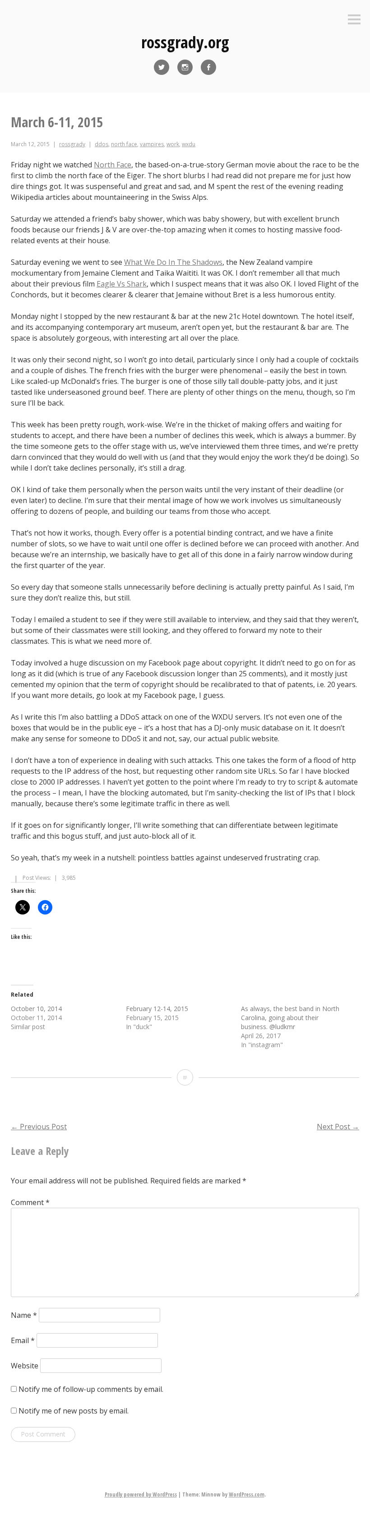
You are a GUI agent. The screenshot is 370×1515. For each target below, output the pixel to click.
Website (24, 1366)
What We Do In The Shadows (173, 262)
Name (24, 1315)
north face (124, 144)
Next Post (338, 1127)
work (172, 144)
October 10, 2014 (36, 1008)
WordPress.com (246, 1494)
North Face (112, 165)
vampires (152, 144)
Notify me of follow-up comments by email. (90, 1389)
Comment (30, 1202)
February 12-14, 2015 (157, 1008)
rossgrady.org (185, 42)
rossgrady (72, 144)
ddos (101, 144)
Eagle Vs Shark (122, 284)
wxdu (188, 144)
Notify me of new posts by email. (73, 1411)
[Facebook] (208, 67)
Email (23, 1340)
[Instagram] (185, 67)
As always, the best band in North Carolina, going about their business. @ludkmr (290, 1017)
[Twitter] (161, 67)
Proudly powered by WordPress (141, 1494)
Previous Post (39, 1127)
